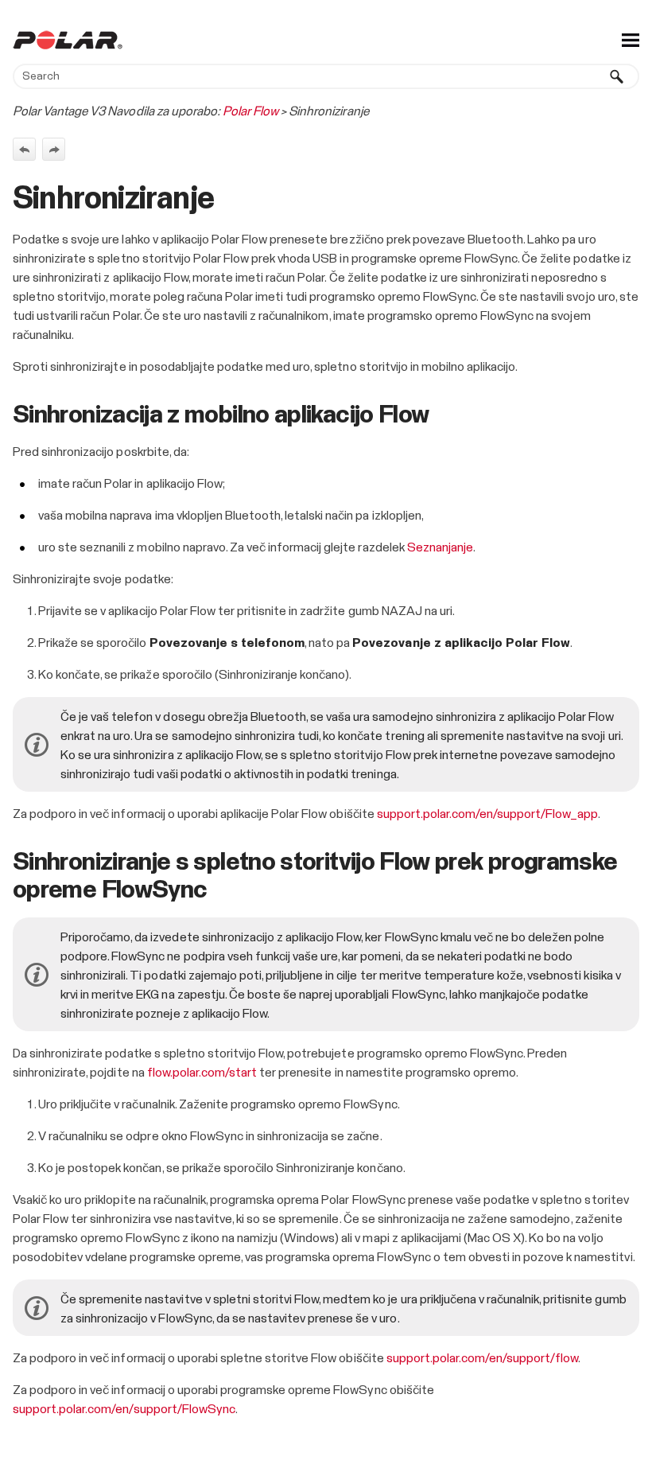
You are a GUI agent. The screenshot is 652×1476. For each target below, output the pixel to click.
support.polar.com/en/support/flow (482, 1358)
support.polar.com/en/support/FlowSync (124, 1409)
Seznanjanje (440, 547)
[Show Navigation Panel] (630, 40)
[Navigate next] (53, 149)
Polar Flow (250, 111)
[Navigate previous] (24, 149)
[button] (617, 76)
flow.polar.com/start (202, 1072)
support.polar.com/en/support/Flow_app (487, 814)
